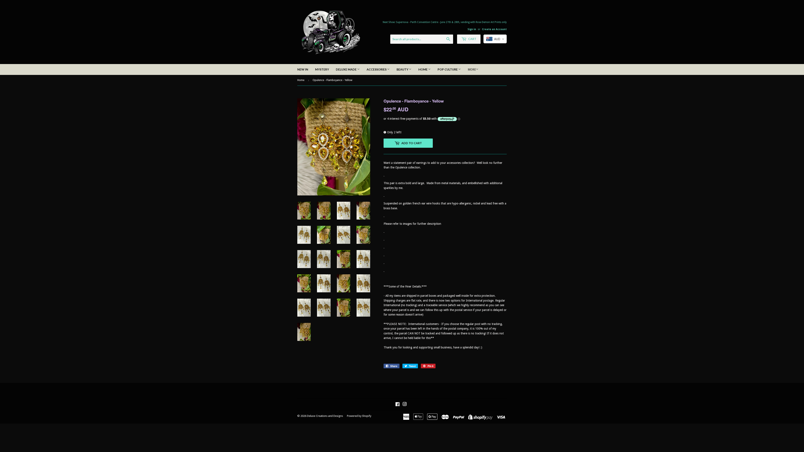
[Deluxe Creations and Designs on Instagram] (405, 404)
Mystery (322, 69)
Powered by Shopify (359, 415)
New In (302, 69)
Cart (472, 39)
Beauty (403, 69)
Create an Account (494, 29)
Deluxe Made (346, 69)
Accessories (377, 69)
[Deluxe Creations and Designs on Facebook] (397, 404)
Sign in (472, 29)
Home (423, 69)
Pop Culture (448, 69)
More (472, 69)
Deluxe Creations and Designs (325, 415)
